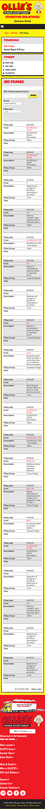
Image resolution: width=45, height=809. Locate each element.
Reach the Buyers (23, 706)
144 (28, 213)
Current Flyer (6, 753)
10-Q (28, 353)
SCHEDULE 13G (33, 240)
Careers (3, 779)
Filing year (8, 109)
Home (7, 33)
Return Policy (11, 805)
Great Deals (5, 757)
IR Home (14, 33)
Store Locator (6, 745)
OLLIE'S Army (7, 749)
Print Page (9, 63)
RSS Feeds (9, 66)
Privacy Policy (22, 805)
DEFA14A (30, 461)
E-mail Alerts (10, 70)
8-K (27, 264)
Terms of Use (34, 805)
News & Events (7, 764)
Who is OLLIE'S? (8, 768)
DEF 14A (30, 489)
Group (6, 101)
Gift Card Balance (9, 772)
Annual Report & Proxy (14, 49)
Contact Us (5, 783)
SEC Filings (9, 46)
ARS (28, 521)
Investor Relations (9, 787)
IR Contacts (10, 73)
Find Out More (7, 739)
